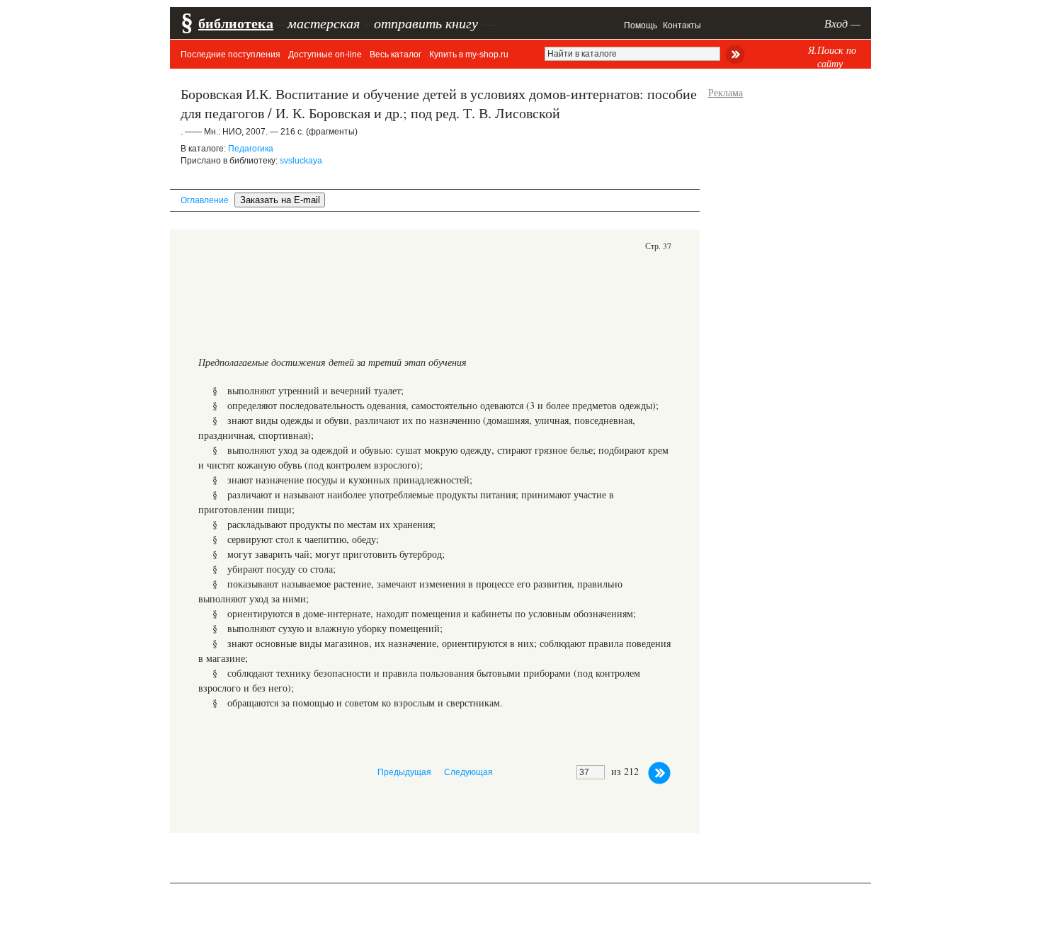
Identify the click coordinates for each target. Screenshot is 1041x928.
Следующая (468, 772)
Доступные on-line (325, 54)
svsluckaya (301, 161)
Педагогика (250, 149)
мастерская (324, 22)
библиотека (235, 23)
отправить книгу (426, 22)
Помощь (640, 25)
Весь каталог (395, 54)
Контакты (682, 25)
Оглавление (205, 200)
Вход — (842, 23)
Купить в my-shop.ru (468, 54)
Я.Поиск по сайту (832, 56)
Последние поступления (230, 54)
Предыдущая (404, 772)
